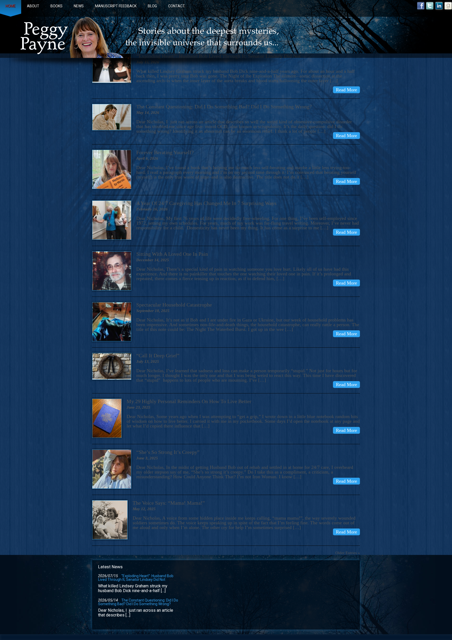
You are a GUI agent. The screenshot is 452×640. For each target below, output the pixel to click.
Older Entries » (347, 553)
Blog (152, 6)
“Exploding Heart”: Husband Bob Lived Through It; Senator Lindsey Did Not (135, 578)
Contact (176, 6)
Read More (346, 89)
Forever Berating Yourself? (165, 152)
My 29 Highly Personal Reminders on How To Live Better (189, 401)
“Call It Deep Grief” (157, 355)
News (79, 6)
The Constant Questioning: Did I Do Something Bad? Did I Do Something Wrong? (224, 106)
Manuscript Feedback (116, 6)
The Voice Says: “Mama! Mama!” (169, 503)
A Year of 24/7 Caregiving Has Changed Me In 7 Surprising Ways (206, 203)
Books (56, 6)
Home (10, 6)
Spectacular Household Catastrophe (174, 305)
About (33, 6)
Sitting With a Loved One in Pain (172, 254)
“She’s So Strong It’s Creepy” (168, 452)
